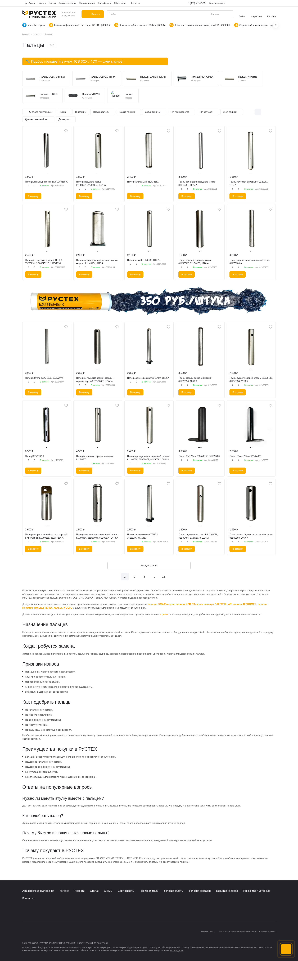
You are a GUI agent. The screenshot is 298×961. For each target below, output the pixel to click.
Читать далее (176, 950)
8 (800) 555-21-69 (196, 3)
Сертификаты (126, 890)
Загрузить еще (149, 565)
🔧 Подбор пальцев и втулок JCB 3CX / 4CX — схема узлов (74, 61)
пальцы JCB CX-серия (189, 604)
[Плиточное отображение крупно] (250, 112)
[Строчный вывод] (265, 112)
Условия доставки (200, 890)
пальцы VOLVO (63, 607)
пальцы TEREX (43, 607)
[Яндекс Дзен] (45, 910)
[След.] (173, 576)
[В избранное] (66, 131)
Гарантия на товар (227, 890)
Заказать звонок (217, 3)
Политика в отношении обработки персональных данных (247, 931)
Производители (149, 890)
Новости (79, 890)
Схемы (108, 890)
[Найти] (228, 14)
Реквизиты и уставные (256, 890)
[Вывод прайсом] (272, 112)
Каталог (64, 890)
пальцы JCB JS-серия (161, 604)
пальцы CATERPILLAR (218, 604)
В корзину (33, 196)
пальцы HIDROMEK (244, 604)
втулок (164, 614)
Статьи (94, 890)
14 (163, 576)
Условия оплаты (173, 890)
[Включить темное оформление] (274, 3)
